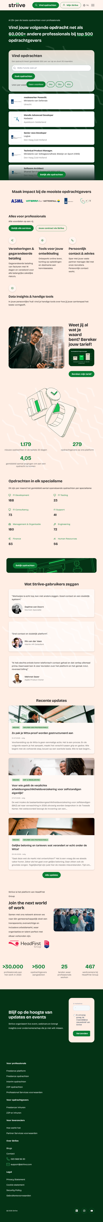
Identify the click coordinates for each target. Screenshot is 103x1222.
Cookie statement (15, 1185)
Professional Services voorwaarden (24, 1092)
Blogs (9, 1148)
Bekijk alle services (21, 228)
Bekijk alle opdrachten (51, 174)
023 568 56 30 (18, 1159)
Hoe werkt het (13, 1128)
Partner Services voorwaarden (21, 1133)
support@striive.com (21, 1164)
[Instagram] (84, 1210)
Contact (10, 1153)
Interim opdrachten (16, 1081)
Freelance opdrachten (17, 1076)
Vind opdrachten (47, 5)
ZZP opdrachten (14, 1087)
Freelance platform (16, 1071)
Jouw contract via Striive (51, 228)
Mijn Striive (72, 5)
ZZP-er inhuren (13, 1113)
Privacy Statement (15, 1179)
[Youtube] (91, 1210)
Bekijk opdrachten (25, 565)
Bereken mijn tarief (81, 374)
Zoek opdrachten (23, 76)
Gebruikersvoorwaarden (18, 1195)
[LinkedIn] (76, 1210)
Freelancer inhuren (15, 1107)
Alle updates (51, 875)
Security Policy (13, 1190)
